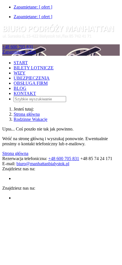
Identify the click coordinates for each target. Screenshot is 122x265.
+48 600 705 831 (17, 46)
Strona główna (27, 114)
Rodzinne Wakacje (30, 119)
